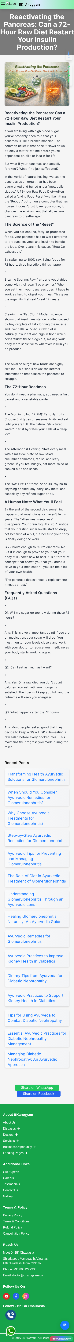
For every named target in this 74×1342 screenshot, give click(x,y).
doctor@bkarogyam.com (28, 1275)
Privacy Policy (12, 1215)
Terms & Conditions (16, 1221)
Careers (8, 1178)
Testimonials (11, 1184)
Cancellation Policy (16, 1233)
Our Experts (11, 1172)
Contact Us (10, 1190)
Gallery (8, 1196)
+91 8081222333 (24, 1269)
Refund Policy (12, 1227)
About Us (9, 1122)
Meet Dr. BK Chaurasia (18, 1252)
